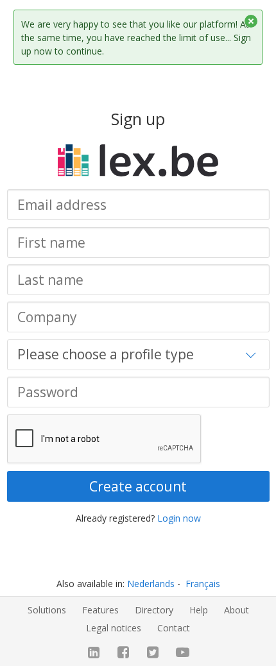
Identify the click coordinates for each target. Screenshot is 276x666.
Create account (138, 486)
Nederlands (151, 583)
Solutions (47, 610)
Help (198, 610)
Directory (154, 610)
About (236, 610)
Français (202, 583)
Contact (173, 628)
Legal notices (113, 628)
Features (100, 610)
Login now (179, 518)
